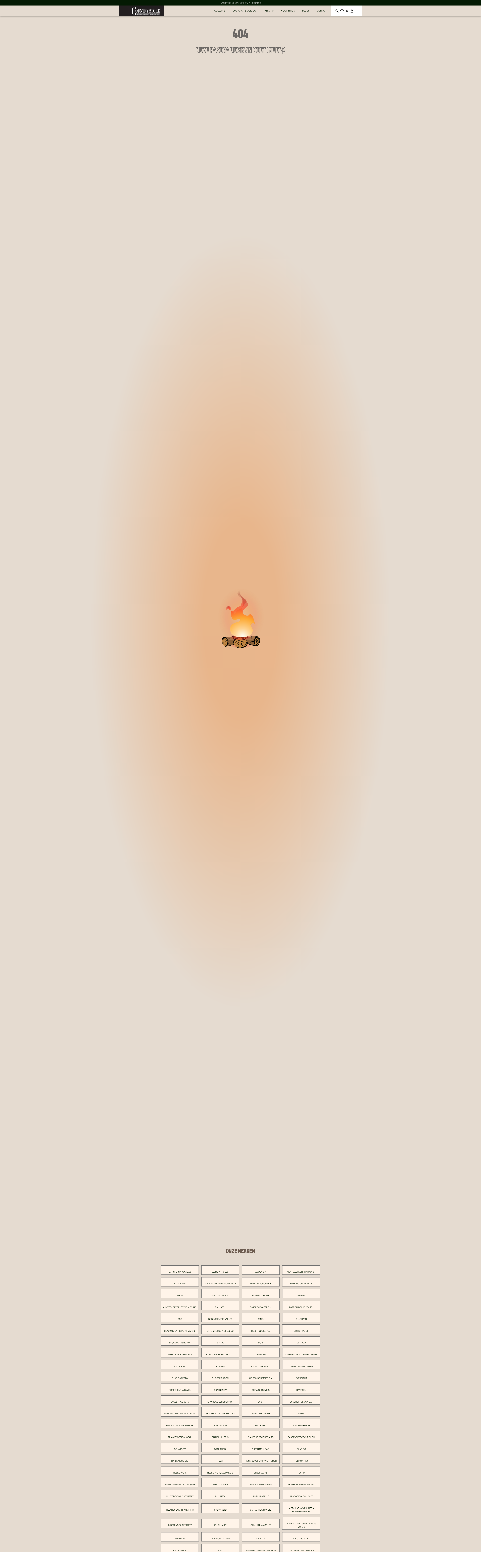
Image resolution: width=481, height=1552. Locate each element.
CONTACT (321, 10)
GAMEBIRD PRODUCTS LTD (261, 1437)
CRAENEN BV (220, 1390)
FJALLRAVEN (261, 1425)
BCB (180, 1319)
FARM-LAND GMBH (261, 1413)
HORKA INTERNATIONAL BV (301, 1484)
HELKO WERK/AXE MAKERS (220, 1472)
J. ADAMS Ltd (220, 1509)
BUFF (260, 1342)
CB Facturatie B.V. (260, 1366)
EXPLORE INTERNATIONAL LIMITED (179, 1413)
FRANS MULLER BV (220, 1437)
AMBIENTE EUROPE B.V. (261, 1283)
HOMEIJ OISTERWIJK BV (261, 1484)
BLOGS (305, 10)
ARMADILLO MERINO (261, 1295)
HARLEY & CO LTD (179, 1460)
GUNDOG (301, 1449)
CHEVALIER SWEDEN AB (301, 1366)
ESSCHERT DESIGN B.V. (301, 1401)
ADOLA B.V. (260, 1271)
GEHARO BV (180, 1449)
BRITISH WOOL (301, 1331)
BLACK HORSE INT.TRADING (220, 1331)
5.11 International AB (180, 1271)
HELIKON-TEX (301, 1460)
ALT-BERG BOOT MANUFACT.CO (220, 1283)
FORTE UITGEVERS (301, 1425)
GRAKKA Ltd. (220, 1449)
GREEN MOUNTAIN (261, 1449)
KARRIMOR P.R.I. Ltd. (220, 1538)
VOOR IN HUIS (288, 10)
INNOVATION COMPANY (301, 1496)
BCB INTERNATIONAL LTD (220, 1319)
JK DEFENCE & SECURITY (180, 1525)
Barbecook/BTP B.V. (261, 1307)
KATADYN (260, 1538)
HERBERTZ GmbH (261, 1472)
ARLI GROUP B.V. (220, 1295)
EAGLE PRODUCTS (180, 1401)
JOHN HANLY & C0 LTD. (261, 1525)
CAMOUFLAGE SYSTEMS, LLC (220, 1354)
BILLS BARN (301, 1319)
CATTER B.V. (220, 1366)
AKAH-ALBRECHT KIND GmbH (301, 1271)
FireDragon (220, 1425)
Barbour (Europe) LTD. (301, 1307)
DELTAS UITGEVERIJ (261, 1390)
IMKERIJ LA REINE (261, 1496)
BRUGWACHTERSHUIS (180, 1342)
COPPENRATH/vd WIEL (180, 1390)
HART (220, 1460)
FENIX (301, 1413)
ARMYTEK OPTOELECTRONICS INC (179, 1307)
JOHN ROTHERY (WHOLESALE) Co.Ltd (301, 1525)
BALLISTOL (220, 1307)
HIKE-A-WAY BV (220, 1484)
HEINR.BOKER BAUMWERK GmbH (261, 1460)
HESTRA (301, 1472)
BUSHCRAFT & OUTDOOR (245, 10)
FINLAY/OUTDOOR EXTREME (179, 1425)
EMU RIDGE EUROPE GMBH (220, 1401)
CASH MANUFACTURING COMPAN (301, 1354)
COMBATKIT (301, 1378)
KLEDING (269, 10)
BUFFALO (301, 1342)
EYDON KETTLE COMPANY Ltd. (220, 1413)
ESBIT (260, 1401)
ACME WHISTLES (220, 1271)
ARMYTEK (301, 1295)
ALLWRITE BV (180, 1283)
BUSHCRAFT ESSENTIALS (180, 1354)
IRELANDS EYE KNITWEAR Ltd (180, 1509)
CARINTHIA (261, 1354)
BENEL (261, 1319)
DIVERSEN (301, 1390)
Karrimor (180, 1538)
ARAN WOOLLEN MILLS (301, 1283)
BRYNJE (220, 1342)
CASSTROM (179, 1366)
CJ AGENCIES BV (180, 1378)
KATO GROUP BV (301, 1538)
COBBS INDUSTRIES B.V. (260, 1378)
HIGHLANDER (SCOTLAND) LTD (180, 1484)
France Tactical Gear (180, 1437)
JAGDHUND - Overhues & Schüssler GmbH (301, 1510)
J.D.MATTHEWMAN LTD (260, 1509)
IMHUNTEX (220, 1496)
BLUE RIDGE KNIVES (260, 1331)
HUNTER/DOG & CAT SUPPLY (180, 1496)
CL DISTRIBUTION (220, 1378)
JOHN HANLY (220, 1525)
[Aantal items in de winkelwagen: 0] (351, 11)
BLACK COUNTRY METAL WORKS (179, 1331)
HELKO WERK (179, 1472)
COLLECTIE (219, 10)
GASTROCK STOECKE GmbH (301, 1437)
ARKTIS (180, 1295)
